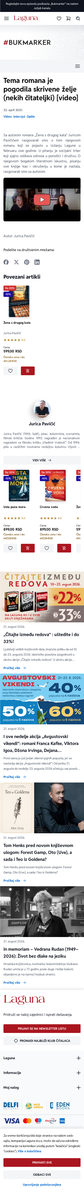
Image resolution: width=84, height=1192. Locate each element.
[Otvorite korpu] (68, 18)
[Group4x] (38, 1120)
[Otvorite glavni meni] (6, 18)
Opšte (31, 116)
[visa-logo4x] (11, 1120)
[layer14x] (62, 1120)
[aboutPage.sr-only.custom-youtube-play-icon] (42, 199)
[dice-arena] (34, 1105)
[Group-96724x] (50, 1120)
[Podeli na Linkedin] (37, 262)
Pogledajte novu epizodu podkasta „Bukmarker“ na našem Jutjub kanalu (42, 6)
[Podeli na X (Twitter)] (16, 262)
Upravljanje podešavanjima (42, 1185)
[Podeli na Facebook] (6, 262)
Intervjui (19, 116)
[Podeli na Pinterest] (26, 262)
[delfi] (10, 1105)
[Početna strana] (26, 18)
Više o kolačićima (29, 1151)
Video (7, 116)
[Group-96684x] (59, 1105)
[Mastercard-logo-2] (27, 1120)
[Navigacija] (42, 66)
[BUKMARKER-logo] (27, 42)
